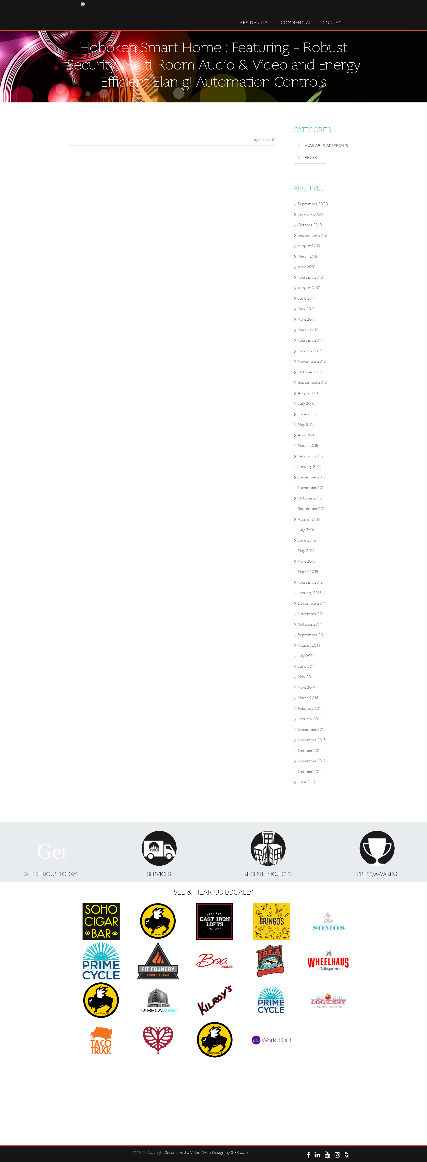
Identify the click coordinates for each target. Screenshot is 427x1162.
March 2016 (308, 445)
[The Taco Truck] (101, 1040)
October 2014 (310, 624)
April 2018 (307, 267)
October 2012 (310, 771)
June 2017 (307, 298)
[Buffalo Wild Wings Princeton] (158, 921)
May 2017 (306, 309)
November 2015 (312, 487)
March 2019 (308, 256)
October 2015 (310, 498)
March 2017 (308, 330)
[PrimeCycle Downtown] (101, 960)
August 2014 (309, 645)
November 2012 (312, 761)
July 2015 (306, 529)
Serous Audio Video (182, 1152)
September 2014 (312, 635)
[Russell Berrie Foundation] (158, 1040)
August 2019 (309, 246)
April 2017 (306, 319)
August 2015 (309, 519)
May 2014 (306, 677)
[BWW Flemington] (328, 1040)
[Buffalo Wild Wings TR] (101, 1000)
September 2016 (312, 382)
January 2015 (309, 593)
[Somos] (328, 921)
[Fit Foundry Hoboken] (158, 960)
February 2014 (310, 708)
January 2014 (309, 719)
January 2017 (309, 351)
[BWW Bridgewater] (214, 1040)
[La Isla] (271, 960)
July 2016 (306, 403)
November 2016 (312, 361)
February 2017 (310, 340)
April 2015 (306, 561)
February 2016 (310, 456)
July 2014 (306, 656)
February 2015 (310, 582)
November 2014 (312, 614)
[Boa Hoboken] (214, 960)
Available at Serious (326, 145)
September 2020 (313, 204)
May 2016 (306, 424)
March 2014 (308, 698)
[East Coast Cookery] (328, 1000)
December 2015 (312, 477)
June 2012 (307, 782)
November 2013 (312, 740)
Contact (333, 22)
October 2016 (310, 372)
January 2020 (310, 214)
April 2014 (306, 687)
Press (311, 157)
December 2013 (312, 729)
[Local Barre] (328, 1079)
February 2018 (310, 277)
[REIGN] (158, 1079)
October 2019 (310, 225)
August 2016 (309, 393)
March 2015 (308, 571)
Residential (254, 22)
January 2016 (310, 466)
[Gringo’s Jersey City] (271, 921)
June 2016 (307, 414)
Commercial (296, 22)
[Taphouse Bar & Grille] (271, 1079)
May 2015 (306, 550)
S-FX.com (239, 1152)
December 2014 (312, 603)
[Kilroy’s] (214, 1000)
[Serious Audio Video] (101, 1079)
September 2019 (312, 235)
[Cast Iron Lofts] (214, 921)
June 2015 (307, 540)
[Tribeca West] (158, 1000)
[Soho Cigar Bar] (101, 921)
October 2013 (310, 750)
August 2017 (309, 288)
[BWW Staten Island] (214, 1119)
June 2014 (307, 666)
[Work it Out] (271, 1040)
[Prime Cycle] (271, 1000)
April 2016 (307, 435)
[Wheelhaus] (328, 960)
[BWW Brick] (214, 1079)
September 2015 (312, 508)
